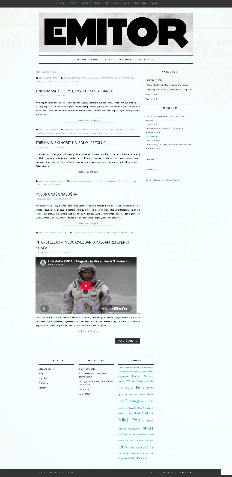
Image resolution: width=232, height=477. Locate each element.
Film (107, 3)
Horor (150, 388)
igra (120, 394)
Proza (85, 3)
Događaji (125, 59)
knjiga (136, 401)
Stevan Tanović (55, 133)
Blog (61, 3)
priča (121, 434)
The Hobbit (68, 133)
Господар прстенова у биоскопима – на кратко (169, 89)
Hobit (71, 129)
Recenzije (73, 3)
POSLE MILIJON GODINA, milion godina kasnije (167, 84)
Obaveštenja (140, 3)
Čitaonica (123, 458)
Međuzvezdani (113, 232)
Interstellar (84, 232)
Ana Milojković (125, 367)
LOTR (85, 129)
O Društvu (146, 59)
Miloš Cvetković (144, 413)
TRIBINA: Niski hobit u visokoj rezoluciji (72, 142)
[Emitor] (116, 32)
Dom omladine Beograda (136, 372)
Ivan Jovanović (87, 181)
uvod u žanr (147, 453)
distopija (75, 181)
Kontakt (42, 387)
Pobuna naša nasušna (56, 194)
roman (121, 440)
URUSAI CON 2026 (154, 80)
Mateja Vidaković (97, 129)
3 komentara (58, 147)
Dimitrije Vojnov (87, 78)
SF (127, 440)
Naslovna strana (85, 59)
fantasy (121, 381)
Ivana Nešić (100, 78)
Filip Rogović (126, 388)
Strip (122, 447)
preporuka (134, 428)
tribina (59, 81)
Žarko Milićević (114, 133)
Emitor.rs (149, 376)
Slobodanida (49, 81)
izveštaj (110, 78)
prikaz (148, 428)
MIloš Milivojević (128, 129)
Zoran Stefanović (72, 81)
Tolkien (77, 133)
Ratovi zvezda (136, 434)
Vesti (54, 78)
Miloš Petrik (41, 133)
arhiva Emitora (152, 136)
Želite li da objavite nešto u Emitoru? (163, 180)
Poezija (96, 3)
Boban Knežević (71, 78)
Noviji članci (127, 340)
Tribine (154, 3)
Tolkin (85, 133)
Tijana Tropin (47, 184)
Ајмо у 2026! (151, 99)
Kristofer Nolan (98, 232)
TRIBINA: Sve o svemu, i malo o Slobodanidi (74, 91)
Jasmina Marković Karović (116, 181)
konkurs (144, 401)
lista (140, 407)
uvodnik (134, 453)
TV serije (123, 453)
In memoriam (131, 395)
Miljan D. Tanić (122, 78)
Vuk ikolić (101, 133)
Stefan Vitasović (184, 472)
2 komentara (59, 95)
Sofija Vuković (137, 440)
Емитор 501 (151, 94)
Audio (116, 3)
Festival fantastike (145, 381)
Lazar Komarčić (130, 408)
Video (126, 3)
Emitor (48, 78)
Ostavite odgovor (63, 199)
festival (131, 381)
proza (127, 435)
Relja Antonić (148, 434)
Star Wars (149, 440)
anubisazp (138, 367)
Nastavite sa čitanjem (88, 120)
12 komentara (62, 252)
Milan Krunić (148, 408)
